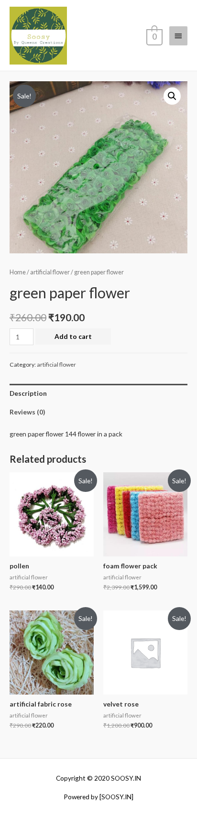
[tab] (98, 393)
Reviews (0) (27, 412)
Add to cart (73, 336)
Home (18, 272)
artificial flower (50, 272)
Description (28, 393)
